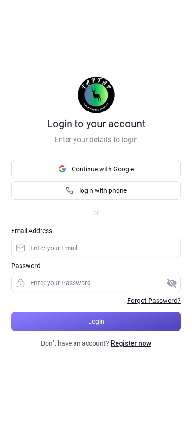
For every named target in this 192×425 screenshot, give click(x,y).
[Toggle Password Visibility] (171, 283)
